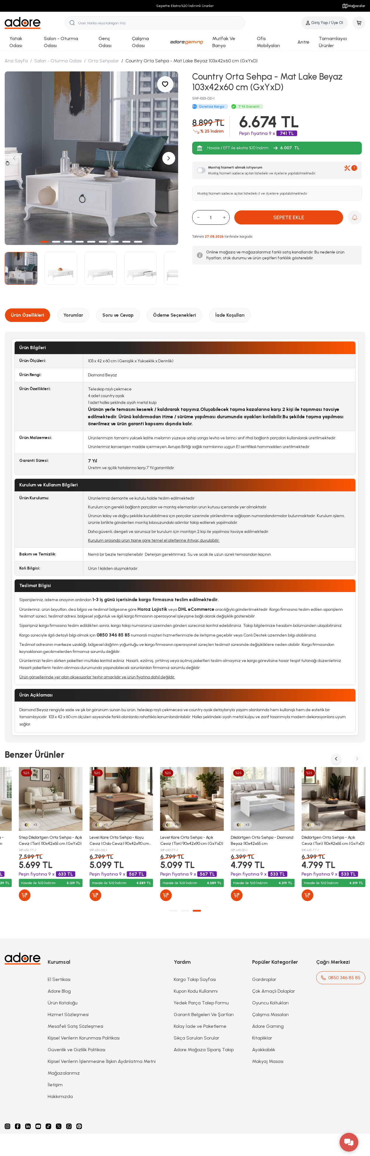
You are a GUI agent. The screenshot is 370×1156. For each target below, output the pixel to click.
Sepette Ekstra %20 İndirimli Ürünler (185, 6)
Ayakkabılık (263, 1049)
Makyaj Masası (267, 1061)
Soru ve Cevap (118, 315)
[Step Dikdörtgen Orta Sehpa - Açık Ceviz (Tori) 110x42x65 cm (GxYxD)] (50, 799)
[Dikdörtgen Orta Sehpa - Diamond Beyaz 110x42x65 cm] (263, 799)
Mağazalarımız (64, 1073)
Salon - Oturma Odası (61, 42)
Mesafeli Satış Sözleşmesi (75, 1026)
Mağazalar (356, 6)
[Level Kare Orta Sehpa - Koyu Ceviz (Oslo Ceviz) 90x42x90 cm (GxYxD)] (121, 799)
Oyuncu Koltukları (270, 1003)
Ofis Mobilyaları (268, 42)
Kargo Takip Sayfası (195, 979)
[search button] (72, 22)
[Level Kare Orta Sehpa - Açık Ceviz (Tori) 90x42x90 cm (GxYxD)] (192, 799)
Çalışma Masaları (270, 1014)
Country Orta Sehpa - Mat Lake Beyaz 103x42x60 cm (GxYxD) (191, 61)
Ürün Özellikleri (27, 315)
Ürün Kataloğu (63, 1003)
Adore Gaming (268, 1026)
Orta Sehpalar (103, 61)
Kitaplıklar (262, 1038)
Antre (303, 42)
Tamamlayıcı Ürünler (333, 42)
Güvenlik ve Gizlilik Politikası (76, 1049)
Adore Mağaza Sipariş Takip (204, 1049)
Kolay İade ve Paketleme (200, 1026)
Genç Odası (105, 42)
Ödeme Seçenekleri (174, 315)
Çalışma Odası (140, 42)
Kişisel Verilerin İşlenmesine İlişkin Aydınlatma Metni (102, 1061)
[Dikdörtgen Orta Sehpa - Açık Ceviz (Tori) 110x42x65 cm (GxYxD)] (333, 799)
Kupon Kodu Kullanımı (196, 991)
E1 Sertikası (59, 979)
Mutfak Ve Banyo (223, 42)
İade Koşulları (230, 315)
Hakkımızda (60, 1096)
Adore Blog (59, 991)
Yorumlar (73, 315)
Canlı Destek (255, 635)
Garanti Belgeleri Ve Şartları (204, 1014)
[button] (44, 242)
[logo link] (35, 23)
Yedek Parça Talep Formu (201, 1003)
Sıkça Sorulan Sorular (196, 1038)
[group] (91, 158)
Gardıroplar (264, 979)
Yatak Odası (15, 42)
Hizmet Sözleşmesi (68, 1014)
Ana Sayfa (16, 61)
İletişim (55, 1085)
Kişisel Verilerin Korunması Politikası (84, 1038)
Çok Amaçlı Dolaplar (273, 991)
